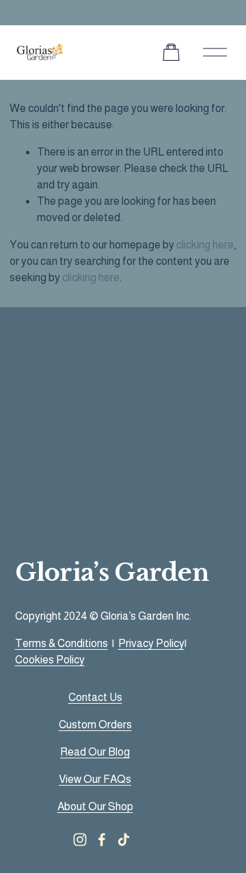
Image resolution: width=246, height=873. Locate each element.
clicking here (205, 245)
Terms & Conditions (61, 643)
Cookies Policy (50, 660)
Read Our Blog (95, 752)
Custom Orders (95, 724)
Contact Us (95, 697)
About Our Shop (95, 806)
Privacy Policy (151, 643)
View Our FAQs (95, 779)
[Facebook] (102, 839)
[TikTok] (124, 839)
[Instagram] (80, 839)
